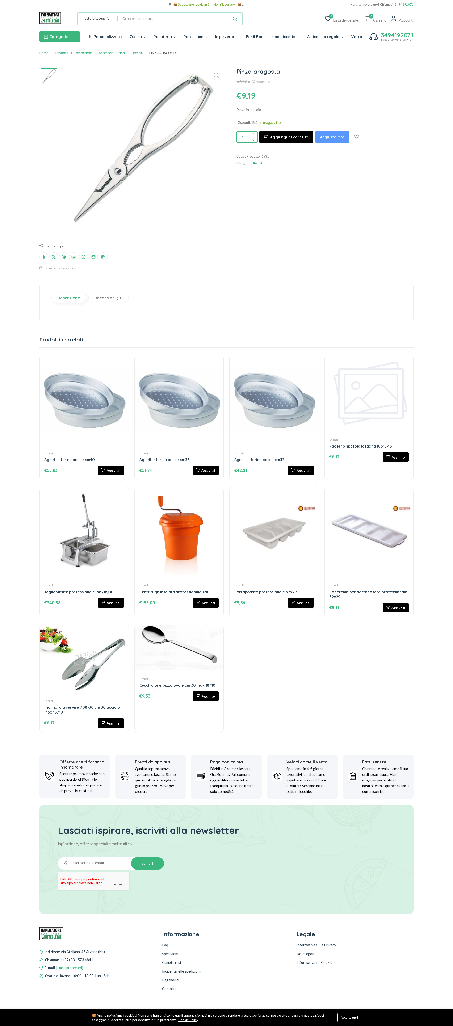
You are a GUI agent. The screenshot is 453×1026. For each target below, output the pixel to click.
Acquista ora (332, 137)
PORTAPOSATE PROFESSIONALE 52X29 (265, 592)
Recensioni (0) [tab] (108, 297)
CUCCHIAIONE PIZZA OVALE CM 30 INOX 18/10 (177, 685)
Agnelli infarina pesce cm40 (69, 459)
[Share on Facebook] (44, 256)
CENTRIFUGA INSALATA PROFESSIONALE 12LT (174, 592)
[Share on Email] (93, 256)
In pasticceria (283, 36)
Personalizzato (107, 36)
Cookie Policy (188, 1020)
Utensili (137, 53)
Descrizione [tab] (68, 297)
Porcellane (194, 36)
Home (44, 53)
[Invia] (235, 19)
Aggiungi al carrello (289, 137)
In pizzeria (225, 36)
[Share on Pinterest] (63, 256)
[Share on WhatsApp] (83, 256)
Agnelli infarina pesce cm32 (259, 459)
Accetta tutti (349, 1017)
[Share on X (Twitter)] (53, 256)
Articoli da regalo (323, 36)
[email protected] (69, 968)
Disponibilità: (247, 122)
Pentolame (83, 53)
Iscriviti (147, 863)
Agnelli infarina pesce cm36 (164, 459)
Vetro (356, 36)
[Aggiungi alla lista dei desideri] (356, 137)
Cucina (136, 36)
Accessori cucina (112, 53)
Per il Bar (254, 36)
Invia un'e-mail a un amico (59, 268)
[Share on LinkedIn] (73, 256)
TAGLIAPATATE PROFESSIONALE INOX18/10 (78, 592)
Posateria (163, 36)
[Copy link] (103, 256)
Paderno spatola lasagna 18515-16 (360, 446)
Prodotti (61, 53)
